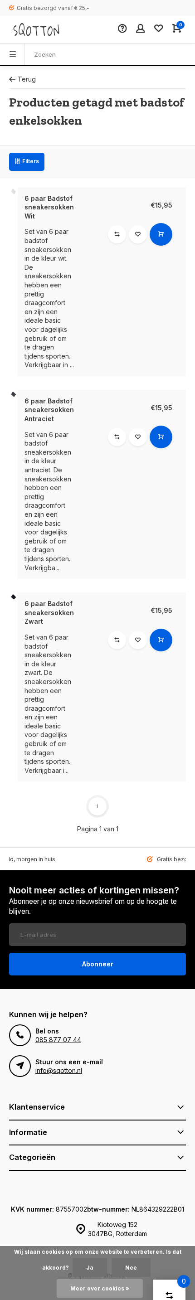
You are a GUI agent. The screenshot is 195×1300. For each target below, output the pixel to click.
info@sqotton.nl (58, 1070)
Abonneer (97, 964)
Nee (131, 1267)
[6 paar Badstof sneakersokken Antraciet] (13, 394)
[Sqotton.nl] (36, 29)
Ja (89, 1267)
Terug (27, 79)
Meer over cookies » (99, 1288)
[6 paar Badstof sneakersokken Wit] (13, 191)
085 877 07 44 (58, 1039)
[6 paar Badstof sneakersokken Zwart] (13, 596)
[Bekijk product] (161, 234)
